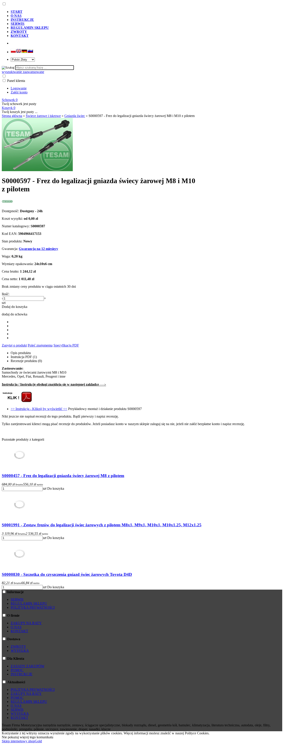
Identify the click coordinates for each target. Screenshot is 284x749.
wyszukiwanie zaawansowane (23, 72)
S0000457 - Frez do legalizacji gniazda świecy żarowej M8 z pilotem (63, 475)
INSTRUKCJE (21, 674)
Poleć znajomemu (40, 345)
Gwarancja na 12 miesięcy (38, 249)
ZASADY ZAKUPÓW (27, 666)
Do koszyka (55, 488)
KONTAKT (19, 631)
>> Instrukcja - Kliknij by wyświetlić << (39, 409)
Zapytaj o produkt (14, 345)
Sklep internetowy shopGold (22, 741)
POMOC (17, 670)
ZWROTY (18, 646)
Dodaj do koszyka (14, 307)
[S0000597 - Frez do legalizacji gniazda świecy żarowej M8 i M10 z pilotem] (37, 170)
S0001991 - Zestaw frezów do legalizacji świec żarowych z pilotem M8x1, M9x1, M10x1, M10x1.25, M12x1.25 (101, 525)
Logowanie (19, 88)
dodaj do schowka (14, 314)
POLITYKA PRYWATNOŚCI (33, 607)
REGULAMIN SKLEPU (29, 603)
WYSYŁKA (20, 650)
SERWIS (17, 599)
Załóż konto (19, 92)
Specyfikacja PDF (66, 345)
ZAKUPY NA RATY (26, 623)
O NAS (16, 627)
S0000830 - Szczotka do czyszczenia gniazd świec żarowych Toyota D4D (67, 574)
